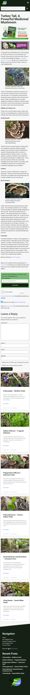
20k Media (15, 648)
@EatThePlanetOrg (20, 302)
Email (3, 349)
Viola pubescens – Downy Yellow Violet (15, 666)
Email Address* (6, 278)
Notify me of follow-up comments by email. (15, 362)
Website (3, 356)
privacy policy (9, 306)
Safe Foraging (16, 257)
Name (3, 343)
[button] (28, 2)
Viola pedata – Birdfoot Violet (14, 391)
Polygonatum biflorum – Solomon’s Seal (12, 474)
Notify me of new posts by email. (12, 365)
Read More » (6, 403)
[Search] (27, 9)
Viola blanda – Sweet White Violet (13, 673)
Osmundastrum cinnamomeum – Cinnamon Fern (14, 558)
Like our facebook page (7, 296)
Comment (4, 322)
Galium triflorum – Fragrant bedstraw (14, 660)
